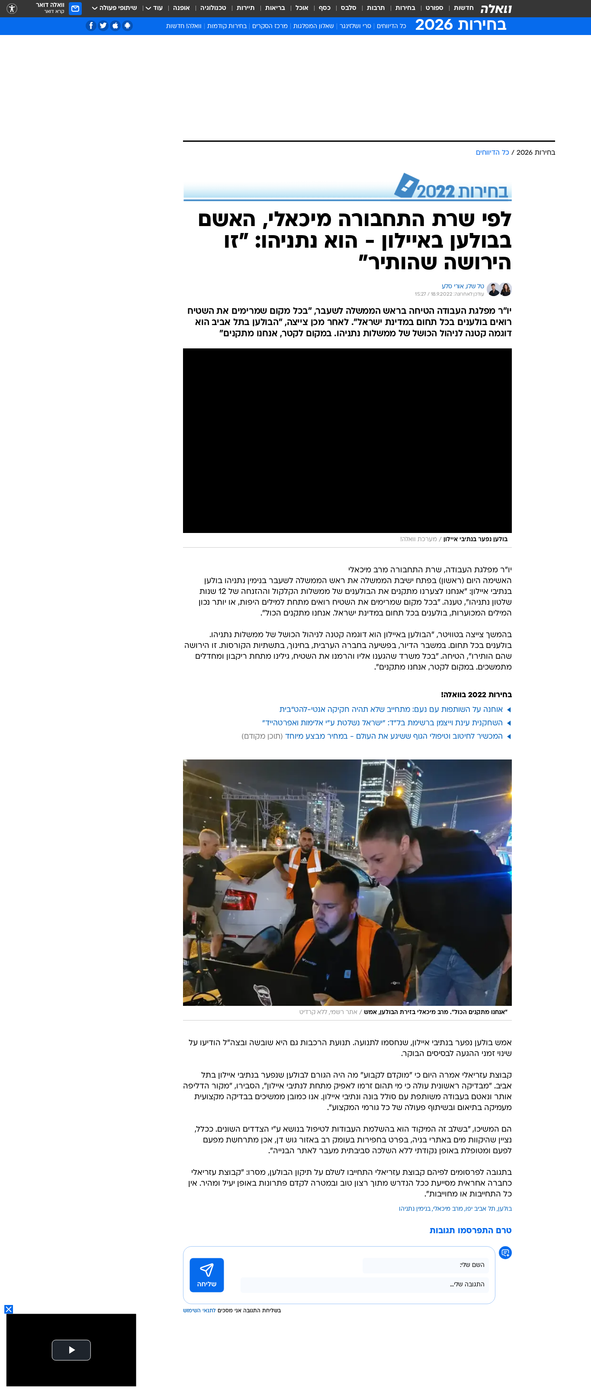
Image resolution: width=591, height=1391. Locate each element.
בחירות (405, 8)
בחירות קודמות (227, 26)
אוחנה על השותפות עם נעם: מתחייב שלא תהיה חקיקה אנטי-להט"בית (391, 710)
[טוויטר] (103, 25)
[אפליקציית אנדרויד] (127, 25)
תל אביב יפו (480, 1209)
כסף (325, 8)
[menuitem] (458, 8)
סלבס (349, 8)
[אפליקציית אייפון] (115, 25)
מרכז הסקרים (270, 26)
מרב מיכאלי (448, 1209)
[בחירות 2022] (347, 186)
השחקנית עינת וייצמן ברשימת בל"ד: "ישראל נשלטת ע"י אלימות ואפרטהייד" (382, 723)
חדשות (464, 8)
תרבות (376, 8)
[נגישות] (11, 8)
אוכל (302, 8)
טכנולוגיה (213, 8)
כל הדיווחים (391, 26)
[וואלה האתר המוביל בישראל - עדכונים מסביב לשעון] (496, 8)
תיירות (246, 8)
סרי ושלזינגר (355, 26)
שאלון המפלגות (313, 26)
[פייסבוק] (91, 25)
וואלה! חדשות (184, 26)
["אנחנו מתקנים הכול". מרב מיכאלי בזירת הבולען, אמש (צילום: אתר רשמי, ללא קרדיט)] (347, 890)
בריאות (275, 8)
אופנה (181, 8)
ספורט (434, 8)
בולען (505, 1209)
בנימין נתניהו (414, 1209)
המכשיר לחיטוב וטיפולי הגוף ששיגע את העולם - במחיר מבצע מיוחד (394, 736)
